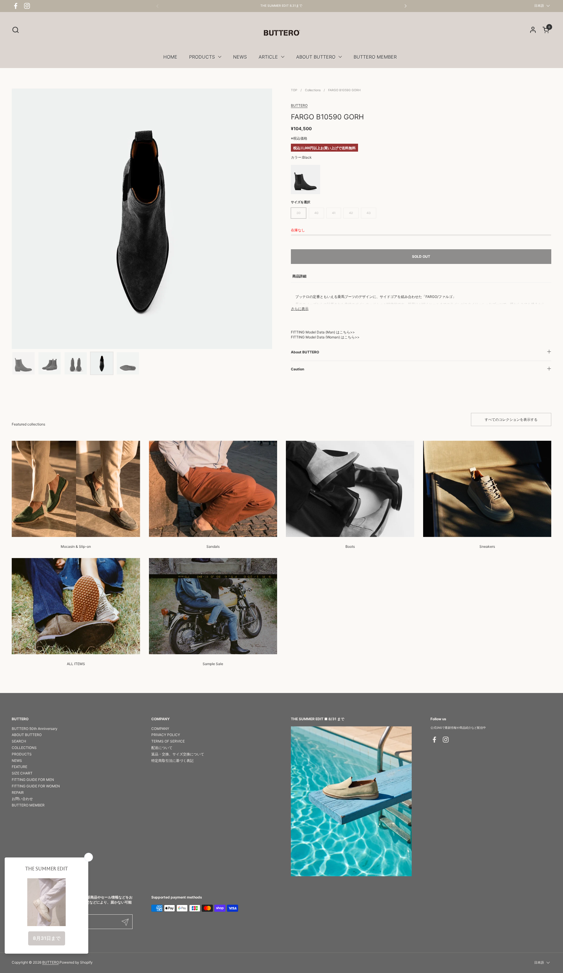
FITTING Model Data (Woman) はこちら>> (325, 337)
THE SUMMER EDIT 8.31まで (281, 6)
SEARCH (19, 741)
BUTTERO (299, 105)
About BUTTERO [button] (305, 352)
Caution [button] (297, 369)
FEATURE (19, 767)
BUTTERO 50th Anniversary (34, 728)
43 (369, 213)
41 (333, 213)
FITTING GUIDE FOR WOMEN (36, 786)
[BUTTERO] (281, 32)
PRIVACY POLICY (165, 735)
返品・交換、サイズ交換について (177, 754)
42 (351, 213)
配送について (161, 747)
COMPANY (160, 728)
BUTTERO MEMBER (28, 805)
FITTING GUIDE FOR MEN (33, 779)
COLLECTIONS (24, 747)
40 (316, 213)
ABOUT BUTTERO (27, 735)
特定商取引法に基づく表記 (172, 760)
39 (298, 213)
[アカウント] (533, 29)
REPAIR (18, 792)
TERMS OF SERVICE (168, 741)
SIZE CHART (22, 773)
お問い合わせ (22, 798)
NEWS (17, 760)
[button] (15, 29)
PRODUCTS (22, 754)
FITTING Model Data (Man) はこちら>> (323, 332)
